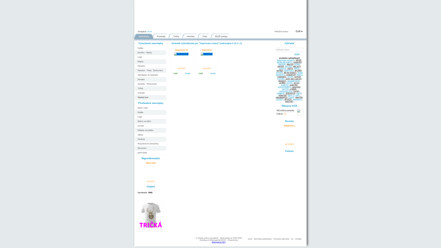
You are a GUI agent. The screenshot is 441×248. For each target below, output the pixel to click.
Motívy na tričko (144, 121)
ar (282, 83)
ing (279, 72)
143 (290, 68)
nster (294, 85)
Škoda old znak (284, 62)
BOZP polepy (221, 36)
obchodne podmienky (263, 239)
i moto (297, 62)
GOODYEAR (284, 87)
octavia (291, 75)
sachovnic (285, 91)
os (297, 77)
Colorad (281, 77)
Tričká (176, 36)
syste (285, 85)
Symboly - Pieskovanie (147, 84)
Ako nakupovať (174, 26)
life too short (290, 72)
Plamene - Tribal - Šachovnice (150, 70)
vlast (299, 97)
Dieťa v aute (143, 108)
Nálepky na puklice (145, 130)
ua (285, 89)
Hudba (140, 48)
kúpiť (175, 73)
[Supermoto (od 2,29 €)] (207, 54)
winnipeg (297, 99)
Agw (300, 75)
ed (281, 66)
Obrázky (141, 66)
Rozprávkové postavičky (148, 144)
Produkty (161, 36)
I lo (296, 91)
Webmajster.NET (219, 242)
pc (296, 83)
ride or (297, 66)
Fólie (207, 26)
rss (292, 239)
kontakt (298, 239)
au (280, 70)
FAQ (237, 26)
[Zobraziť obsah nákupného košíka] (300, 115)
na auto (141, 126)
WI (298, 60)
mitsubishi (281, 97)
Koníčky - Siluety (145, 52)
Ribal (289, 70)
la (298, 70)
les (288, 66)
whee (283, 95)
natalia (281, 93)
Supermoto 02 (181, 50)
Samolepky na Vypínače (148, 75)
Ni (288, 99)
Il (297, 64)
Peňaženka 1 (289, 126)
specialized (293, 81)
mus (289, 101)
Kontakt (250, 26)
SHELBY (290, 93)
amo (296, 87)
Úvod (140, 26)
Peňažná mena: (282, 31)
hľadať (296, 54)
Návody (193, 26)
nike (290, 64)
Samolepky (144, 36)
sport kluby (142, 153)
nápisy (140, 135)
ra (279, 99)
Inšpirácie (222, 26)
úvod (250, 239)
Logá (140, 57)
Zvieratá (141, 93)
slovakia (141, 79)
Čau (291, 97)
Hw (298, 93)
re (289, 83)
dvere (282, 68)
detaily (187, 73)
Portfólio (155, 26)
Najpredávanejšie (151, 158)
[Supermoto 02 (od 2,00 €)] (181, 54)
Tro (281, 79)
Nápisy (140, 61)
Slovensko (142, 148)
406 (296, 68)
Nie (282, 64)
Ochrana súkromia (281, 239)
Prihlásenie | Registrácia (293, 26)
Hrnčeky (191, 36)
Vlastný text (143, 97)
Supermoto (207, 50)
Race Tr (294, 95)
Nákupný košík (289, 106)
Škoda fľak (151, 163)
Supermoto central (286, 60)
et (290, 77)
